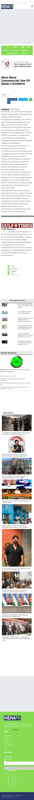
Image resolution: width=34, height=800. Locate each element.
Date (4, 94)
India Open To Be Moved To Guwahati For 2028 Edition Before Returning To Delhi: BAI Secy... (16, 638)
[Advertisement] (17, 26)
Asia (29, 47)
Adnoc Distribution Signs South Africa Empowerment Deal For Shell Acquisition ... (15, 526)
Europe (15, 47)
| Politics (6, 50)
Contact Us (7, 740)
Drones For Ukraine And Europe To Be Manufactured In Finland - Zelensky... (14, 591)
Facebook (13, 774)
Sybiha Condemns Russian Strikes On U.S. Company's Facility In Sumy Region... (15, 477)
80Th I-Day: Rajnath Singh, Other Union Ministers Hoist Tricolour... (25, 305)
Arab (22, 47)
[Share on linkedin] (8, 102)
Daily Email (14, 782)
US (6, 47)
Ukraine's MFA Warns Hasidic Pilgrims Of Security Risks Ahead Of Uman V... (25, 335)
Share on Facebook (12, 99)
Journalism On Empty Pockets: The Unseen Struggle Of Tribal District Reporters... (16, 433)
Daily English (9, 757)
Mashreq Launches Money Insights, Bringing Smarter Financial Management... (25, 327)
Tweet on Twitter (23, 99)
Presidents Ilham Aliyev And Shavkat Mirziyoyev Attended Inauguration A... (25, 319)
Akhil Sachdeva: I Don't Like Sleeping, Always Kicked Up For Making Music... (16, 569)
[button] (26, 2)
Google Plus (14, 779)
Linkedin (13, 784)
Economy (15, 50)
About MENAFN (8, 745)
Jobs (5, 747)
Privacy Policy (8, 738)
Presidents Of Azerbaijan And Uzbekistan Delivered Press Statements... (15, 615)
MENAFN (5, 109)
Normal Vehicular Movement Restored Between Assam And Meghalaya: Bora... (14, 455)
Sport (22, 53)
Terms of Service (8, 735)
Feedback (6, 750)
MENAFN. (12, 795)
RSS (12, 786)
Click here (15, 729)
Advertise (6, 743)
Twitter (13, 777)
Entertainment (10, 53)
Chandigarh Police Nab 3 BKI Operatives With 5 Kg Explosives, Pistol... (25, 342)
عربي (21, 2)
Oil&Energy (26, 50)
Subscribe (19, 768)
